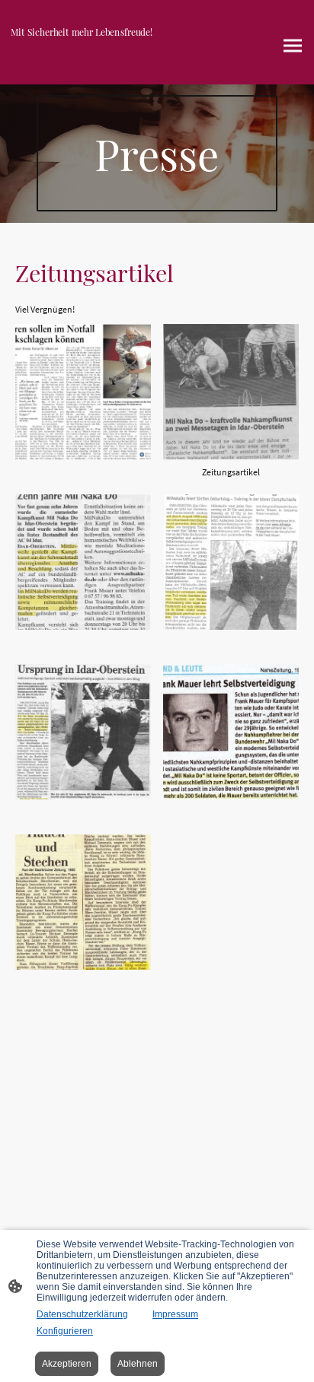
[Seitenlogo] (81, 65)
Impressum (175, 1314)
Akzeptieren (66, 1363)
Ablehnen (137, 1363)
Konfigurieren (65, 1331)
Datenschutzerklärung (82, 1314)
